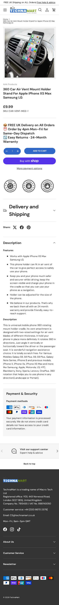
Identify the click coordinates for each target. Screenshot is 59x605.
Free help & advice (46, 2)
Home (5, 19)
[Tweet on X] (14, 227)
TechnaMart (15, 597)
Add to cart (40, 151)
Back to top (29, 463)
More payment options (29, 168)
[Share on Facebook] (21, 227)
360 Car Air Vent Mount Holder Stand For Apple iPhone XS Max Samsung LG (29, 22)
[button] (54, 10)
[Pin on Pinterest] (28, 227)
